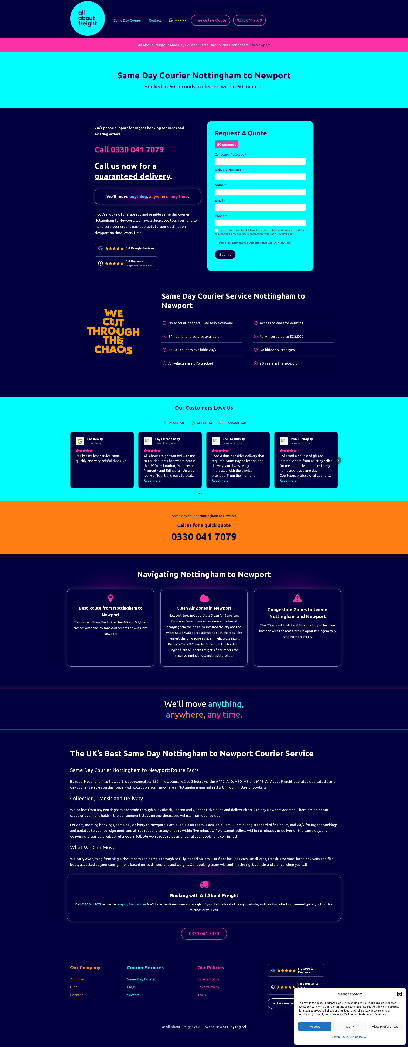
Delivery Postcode (229, 170)
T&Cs (201, 995)
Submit (225, 254)
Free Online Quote (210, 20)
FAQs (131, 987)
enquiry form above (131, 904)
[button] (399, 994)
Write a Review (283, 1003)
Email (220, 200)
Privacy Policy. (284, 242)
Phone (221, 216)
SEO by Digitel (234, 1027)
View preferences (385, 1026)
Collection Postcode (230, 154)
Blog (74, 987)
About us (77, 979)
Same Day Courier (127, 20)
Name (220, 185)
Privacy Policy (358, 1036)
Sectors (133, 995)
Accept (315, 1026)
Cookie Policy (340, 1036)
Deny (350, 1026)
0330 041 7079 (249, 20)
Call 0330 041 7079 (129, 149)
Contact (155, 20)
